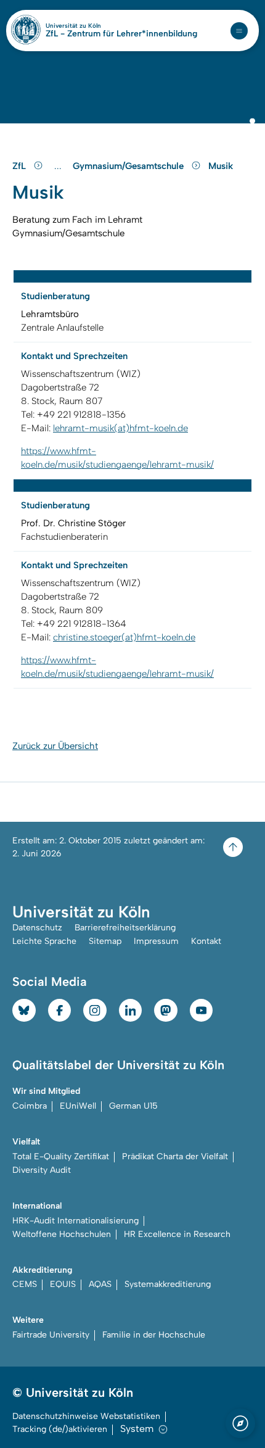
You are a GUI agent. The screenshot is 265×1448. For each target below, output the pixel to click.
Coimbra (29, 1106)
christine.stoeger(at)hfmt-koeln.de (124, 637)
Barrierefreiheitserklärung (125, 927)
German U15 (133, 1106)
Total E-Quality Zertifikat (60, 1156)
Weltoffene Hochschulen (61, 1234)
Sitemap (105, 941)
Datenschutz (37, 927)
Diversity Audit (41, 1170)
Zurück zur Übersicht (55, 745)
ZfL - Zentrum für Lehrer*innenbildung (121, 34)
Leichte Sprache (44, 941)
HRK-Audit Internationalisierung (75, 1220)
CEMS (24, 1284)
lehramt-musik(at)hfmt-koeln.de (120, 428)
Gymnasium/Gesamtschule (129, 166)
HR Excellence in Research (177, 1234)
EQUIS (63, 1284)
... (59, 166)
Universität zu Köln (94, 26)
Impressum (156, 941)
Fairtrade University (50, 1335)
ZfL (20, 166)
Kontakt (206, 941)
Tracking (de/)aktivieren (59, 1429)
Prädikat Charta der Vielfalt (175, 1156)
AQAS (100, 1284)
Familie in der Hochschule (153, 1335)
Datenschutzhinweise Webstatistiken (86, 1416)
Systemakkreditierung (167, 1284)
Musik (220, 166)
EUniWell (78, 1106)
